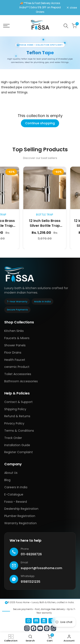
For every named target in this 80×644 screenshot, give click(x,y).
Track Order (13, 438)
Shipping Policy (15, 409)
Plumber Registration (19, 516)
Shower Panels (15, 345)
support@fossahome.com (41, 568)
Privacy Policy (14, 423)
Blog (7, 480)
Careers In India (15, 487)
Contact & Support (18, 402)
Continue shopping (40, 123)
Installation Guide (17, 445)
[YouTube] (40, 628)
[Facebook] (33, 628)
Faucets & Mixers (16, 338)
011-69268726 (31, 554)
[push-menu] (6, 25)
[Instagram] (27, 628)
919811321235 (30, 582)
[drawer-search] (66, 25)
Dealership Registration (21, 509)
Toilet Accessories (17, 374)
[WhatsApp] (53, 628)
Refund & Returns (17, 416)
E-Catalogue (13, 494)
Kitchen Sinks (14, 331)
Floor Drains (12, 352)
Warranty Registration (20, 523)
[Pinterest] (46, 628)
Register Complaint (18, 452)
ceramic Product (16, 367)
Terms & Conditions (19, 430)
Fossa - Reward (15, 502)
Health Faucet (14, 360)
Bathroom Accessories (21, 381)
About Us (10, 473)
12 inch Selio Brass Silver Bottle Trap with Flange (38, 225)
